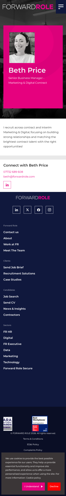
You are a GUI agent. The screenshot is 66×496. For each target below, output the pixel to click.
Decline (54, 486)
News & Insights (14, 308)
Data (6, 350)
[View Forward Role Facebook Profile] (38, 210)
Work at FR (11, 244)
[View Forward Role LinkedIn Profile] (16, 210)
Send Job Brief (13, 267)
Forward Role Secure (17, 368)
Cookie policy (33, 477)
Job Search (11, 296)
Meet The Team (14, 250)
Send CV (9, 302)
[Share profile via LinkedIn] (7, 185)
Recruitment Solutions (19, 273)
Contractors (11, 314)
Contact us (10, 232)
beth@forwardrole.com (19, 176)
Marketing (10, 356)
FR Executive (12, 344)
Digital (8, 337)
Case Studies (12, 279)
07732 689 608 (13, 171)
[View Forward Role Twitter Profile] (27, 210)
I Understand (31, 486)
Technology (11, 362)
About (7, 238)
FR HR (7, 331)
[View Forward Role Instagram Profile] (49, 210)
